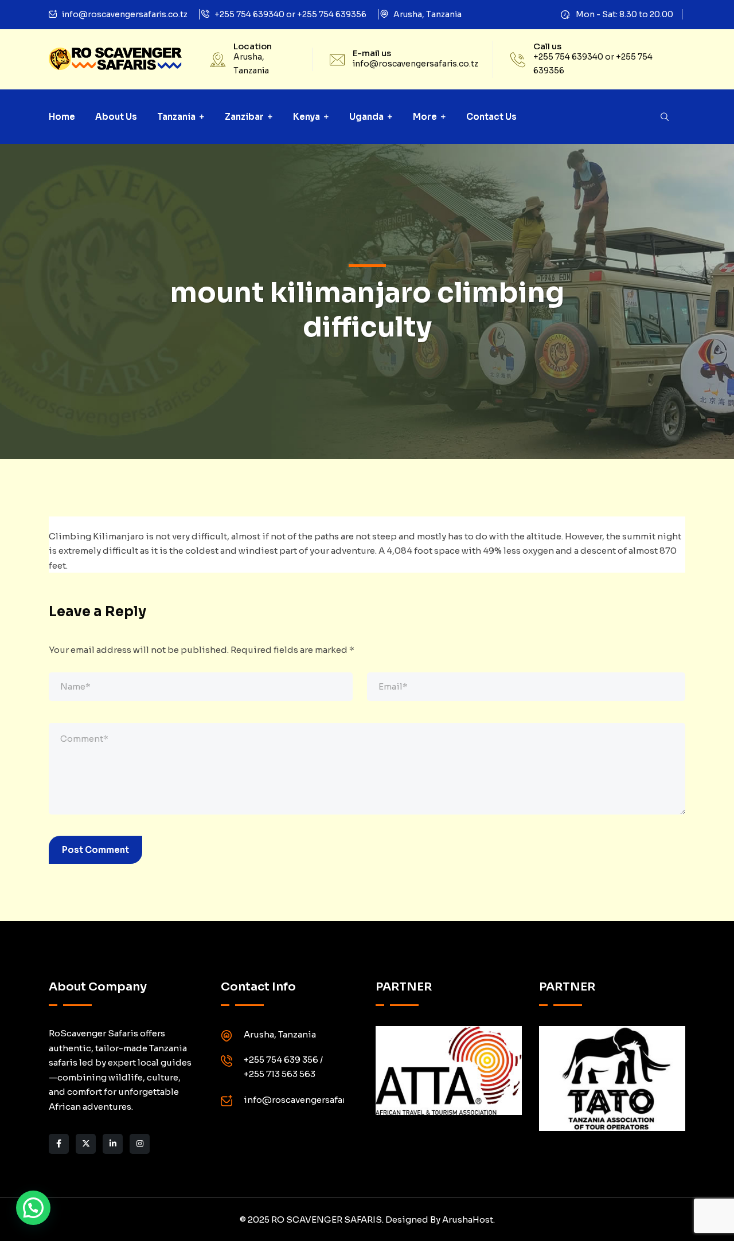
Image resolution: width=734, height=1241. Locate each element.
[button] (33, 1208)
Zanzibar (244, 116)
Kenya (306, 116)
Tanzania (176, 116)
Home (62, 116)
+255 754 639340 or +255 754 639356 (290, 14)
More (425, 116)
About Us (116, 116)
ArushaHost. (468, 1219)
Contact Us (491, 116)
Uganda (366, 116)
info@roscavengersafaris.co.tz (125, 14)
